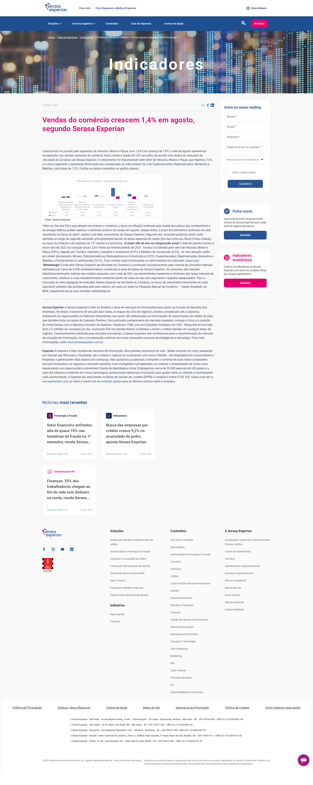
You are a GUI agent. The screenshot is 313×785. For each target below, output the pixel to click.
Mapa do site (151, 707)
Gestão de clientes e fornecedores (189, 619)
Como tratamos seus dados (283, 707)
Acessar (259, 23)
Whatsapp (203, 105)
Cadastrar (245, 183)
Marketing (176, 655)
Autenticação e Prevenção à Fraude (130, 551)
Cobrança (175, 568)
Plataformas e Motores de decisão (129, 595)
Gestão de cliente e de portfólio (127, 573)
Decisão (174, 590)
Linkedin (212, 105)
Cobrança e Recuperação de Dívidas (130, 566)
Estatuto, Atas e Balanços (74, 707)
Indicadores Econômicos (184, 634)
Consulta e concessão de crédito (128, 558)
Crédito (174, 576)
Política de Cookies (237, 707)
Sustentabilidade (234, 609)
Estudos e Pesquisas (182, 605)
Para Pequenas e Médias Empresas (115, 8)
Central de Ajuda (116, 707)
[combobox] (245, 159)
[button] (243, 24)
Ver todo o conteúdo (181, 539)
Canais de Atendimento (238, 551)
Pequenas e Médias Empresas (127, 587)
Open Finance (118, 580)
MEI (172, 663)
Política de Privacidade (27, 707)
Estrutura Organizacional (239, 573)
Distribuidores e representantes (242, 566)
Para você (85, 8)
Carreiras (175, 561)
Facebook (207, 105)
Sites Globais (258, 8)
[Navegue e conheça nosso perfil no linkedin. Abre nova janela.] (71, 550)
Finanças (175, 612)
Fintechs (115, 621)
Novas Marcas (233, 587)
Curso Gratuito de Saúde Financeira (190, 583)
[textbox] (245, 160)
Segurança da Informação (192, 707)
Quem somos (232, 595)
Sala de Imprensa (234, 602)
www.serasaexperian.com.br (85, 342)
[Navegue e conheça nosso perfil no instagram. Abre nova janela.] (53, 550)
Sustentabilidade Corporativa (186, 692)
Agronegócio (117, 614)
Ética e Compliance (235, 580)
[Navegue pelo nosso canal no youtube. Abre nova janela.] (62, 550)
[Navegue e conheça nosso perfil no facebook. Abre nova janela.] (44, 550)
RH (172, 684)
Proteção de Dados (181, 677)
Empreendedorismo (181, 597)
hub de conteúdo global (106, 381)
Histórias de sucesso (182, 626)
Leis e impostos (179, 648)
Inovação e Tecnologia (182, 641)
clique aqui (192, 260)
